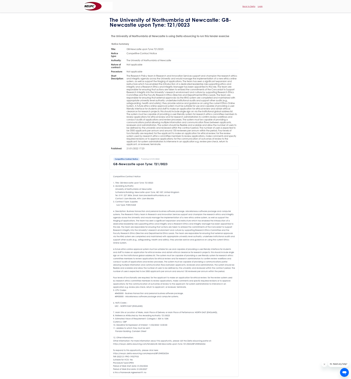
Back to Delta (249, 6)
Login (260, 6)
